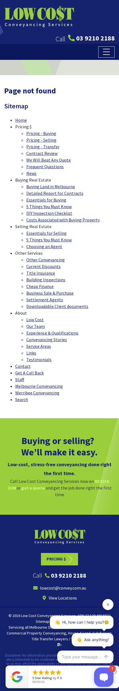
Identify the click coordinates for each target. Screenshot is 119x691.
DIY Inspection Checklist (49, 213)
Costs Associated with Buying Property (63, 220)
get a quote (33, 488)
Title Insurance (40, 273)
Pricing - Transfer (43, 146)
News (31, 173)
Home (21, 120)
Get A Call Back (29, 373)
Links (31, 353)
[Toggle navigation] (106, 52)
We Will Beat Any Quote (48, 160)
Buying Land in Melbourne (50, 186)
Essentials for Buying (46, 200)
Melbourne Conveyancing (39, 386)
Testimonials (38, 359)
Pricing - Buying (41, 133)
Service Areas (38, 346)
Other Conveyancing (45, 259)
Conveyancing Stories (46, 339)
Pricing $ (56, 559)
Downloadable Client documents (57, 306)
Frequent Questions (45, 166)
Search (21, 399)
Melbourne (38, 627)
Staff (19, 379)
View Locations (63, 598)
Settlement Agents (44, 299)
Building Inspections (45, 279)
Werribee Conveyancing (37, 393)
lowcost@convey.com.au (63, 588)
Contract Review (42, 153)
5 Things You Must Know (49, 206)
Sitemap (43, 621)
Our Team (35, 326)
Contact (23, 366)
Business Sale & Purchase (50, 293)
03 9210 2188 (95, 38)
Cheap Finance (40, 286)
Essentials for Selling (46, 233)
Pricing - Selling (41, 140)
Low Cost (35, 319)
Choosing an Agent (44, 246)
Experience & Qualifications (52, 333)
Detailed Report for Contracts (54, 193)
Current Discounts (43, 266)
